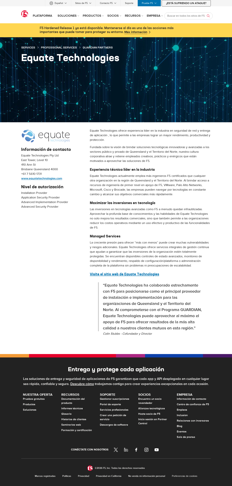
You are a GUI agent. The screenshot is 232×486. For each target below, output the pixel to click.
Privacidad (83, 476)
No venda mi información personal (146, 476)
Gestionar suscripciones (114, 399)
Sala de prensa (186, 437)
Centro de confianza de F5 (193, 404)
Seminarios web (71, 424)
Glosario (66, 414)
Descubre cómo (82, 384)
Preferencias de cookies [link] (184, 476)
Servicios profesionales (114, 410)
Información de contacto (191, 399)
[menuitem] (58, 3)
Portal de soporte (110, 404)
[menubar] (116, 3)
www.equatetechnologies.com (41, 178)
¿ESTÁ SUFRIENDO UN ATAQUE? (186, 3)
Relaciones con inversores (193, 420)
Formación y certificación (76, 430)
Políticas (66, 476)
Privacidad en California (108, 476)
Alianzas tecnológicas (151, 408)
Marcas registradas (45, 476)
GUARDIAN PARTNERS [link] (98, 47)
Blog (179, 426)
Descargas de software (114, 424)
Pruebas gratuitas (34, 399)
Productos (29, 404)
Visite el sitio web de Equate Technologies (124, 274)
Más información (135, 32)
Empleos (182, 410)
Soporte (129, 3)
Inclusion (182, 415)
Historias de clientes (73, 419)
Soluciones (29, 410)
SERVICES (28, 47)
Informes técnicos (72, 408)
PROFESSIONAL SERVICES (59, 47)
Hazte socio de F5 (149, 414)
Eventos (181, 431)
